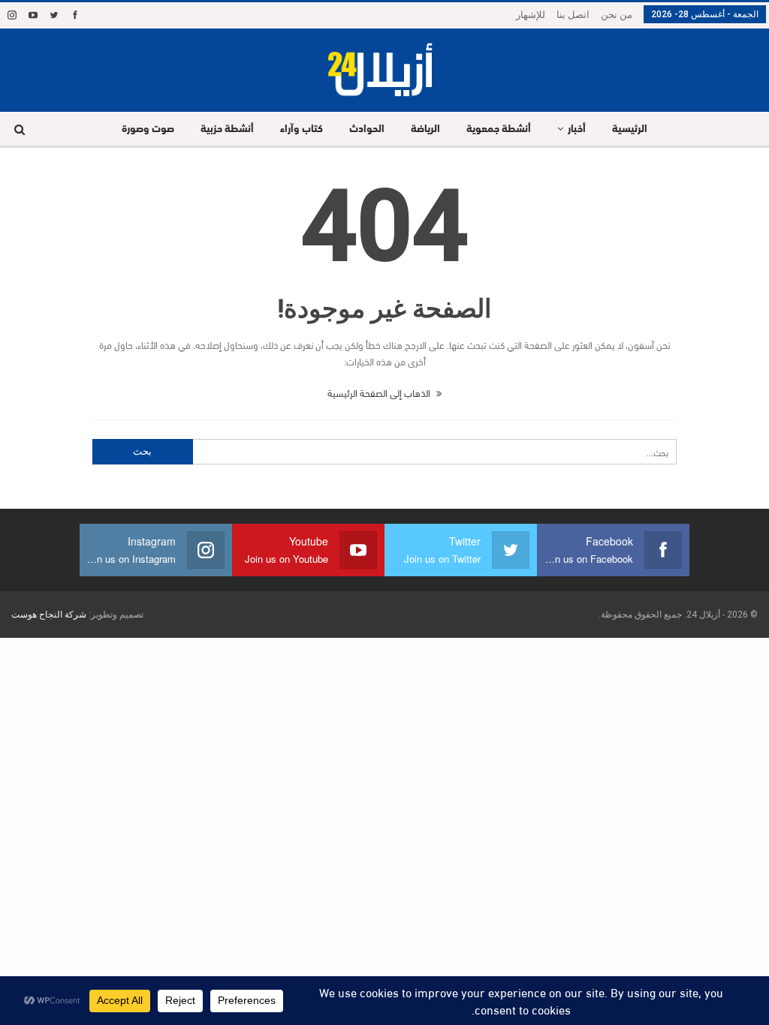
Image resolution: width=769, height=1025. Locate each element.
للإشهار (530, 14)
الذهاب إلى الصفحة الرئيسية (380, 392)
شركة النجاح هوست (48, 614)
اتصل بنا (573, 14)
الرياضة (425, 129)
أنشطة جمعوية (498, 129)
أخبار (577, 129)
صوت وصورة (148, 129)
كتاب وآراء (301, 129)
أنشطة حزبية (227, 129)
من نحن (616, 14)
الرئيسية (629, 129)
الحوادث (366, 129)
